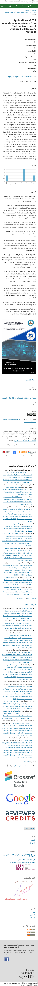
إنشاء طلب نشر (29, 828)
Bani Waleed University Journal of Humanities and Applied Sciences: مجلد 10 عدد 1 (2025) (17, 615)
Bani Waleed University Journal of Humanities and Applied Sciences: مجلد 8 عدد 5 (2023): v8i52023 (17, 582)
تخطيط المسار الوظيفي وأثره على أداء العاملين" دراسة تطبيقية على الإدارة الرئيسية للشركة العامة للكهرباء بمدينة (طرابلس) (17, 536)
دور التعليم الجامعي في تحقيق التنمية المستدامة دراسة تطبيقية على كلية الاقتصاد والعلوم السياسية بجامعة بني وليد (17, 475)
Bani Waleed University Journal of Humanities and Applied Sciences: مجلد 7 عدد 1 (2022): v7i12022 (17, 479)
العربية (33, 840)
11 (32, 598)
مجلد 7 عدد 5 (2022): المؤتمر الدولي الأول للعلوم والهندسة (20, 12)
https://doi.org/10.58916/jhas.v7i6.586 (20, 77)
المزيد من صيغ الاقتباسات (10, 445)
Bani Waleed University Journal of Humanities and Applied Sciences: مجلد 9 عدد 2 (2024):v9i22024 (17, 528)
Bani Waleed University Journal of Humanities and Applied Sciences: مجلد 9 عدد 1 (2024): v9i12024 (17, 592)
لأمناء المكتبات (31, 918)
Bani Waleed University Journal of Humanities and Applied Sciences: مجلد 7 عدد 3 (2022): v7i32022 (17, 492)
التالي (27, 761)
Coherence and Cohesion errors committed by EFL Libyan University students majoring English (18, 611)
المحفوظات (26, 10)
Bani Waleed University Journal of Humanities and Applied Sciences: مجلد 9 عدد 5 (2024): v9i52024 (17, 543)
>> (18, 598)
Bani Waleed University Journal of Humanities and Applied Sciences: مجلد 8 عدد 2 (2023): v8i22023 (17, 572)
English (32, 843)
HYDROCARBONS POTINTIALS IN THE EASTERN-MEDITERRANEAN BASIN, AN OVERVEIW (17, 725)
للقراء (33, 912)
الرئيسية (34, 10)
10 (30, 598)
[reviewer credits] (20, 820)
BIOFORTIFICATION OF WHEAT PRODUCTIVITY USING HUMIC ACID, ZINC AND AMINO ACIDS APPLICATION (17, 655)
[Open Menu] (2, 6)
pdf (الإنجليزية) (29, 380)
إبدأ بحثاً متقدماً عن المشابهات (21, 766)
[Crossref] (20, 786)
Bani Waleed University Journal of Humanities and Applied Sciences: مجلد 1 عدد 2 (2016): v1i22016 (17, 501)
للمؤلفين (32, 915)
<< (35, 598)
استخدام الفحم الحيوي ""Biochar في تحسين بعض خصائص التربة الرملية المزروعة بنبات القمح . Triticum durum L (17, 567)
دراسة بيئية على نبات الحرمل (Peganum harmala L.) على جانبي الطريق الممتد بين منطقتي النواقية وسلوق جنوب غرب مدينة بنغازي (17, 511)
